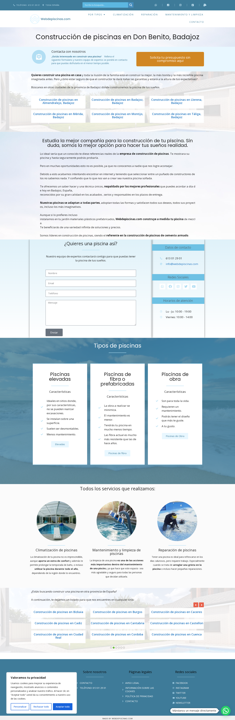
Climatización (123, 14)
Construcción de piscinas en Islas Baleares (58, 639)
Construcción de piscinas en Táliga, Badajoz (176, 115)
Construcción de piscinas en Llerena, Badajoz (176, 101)
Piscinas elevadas (60, 377)
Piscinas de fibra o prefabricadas (117, 379)
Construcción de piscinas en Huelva (117, 623)
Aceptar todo (63, 706)
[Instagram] (178, 286)
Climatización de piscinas (56, 549)
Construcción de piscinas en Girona (117, 612)
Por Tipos (95, 14)
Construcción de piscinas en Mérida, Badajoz (58, 115)
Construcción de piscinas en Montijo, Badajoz (117, 115)
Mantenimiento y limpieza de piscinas (116, 551)
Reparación (149, 14)
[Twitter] (186, 286)
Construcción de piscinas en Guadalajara (58, 625)
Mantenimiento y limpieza (184, 14)
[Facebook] (170, 286)
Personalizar (20, 706)
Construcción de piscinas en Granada (177, 612)
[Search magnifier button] (130, 5)
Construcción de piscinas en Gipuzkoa (58, 612)
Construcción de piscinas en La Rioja (176, 637)
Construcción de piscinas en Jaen (118, 637)
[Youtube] (194, 286)
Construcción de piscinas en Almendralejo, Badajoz (58, 101)
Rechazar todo (41, 706)
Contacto (196, 21)
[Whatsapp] (162, 286)
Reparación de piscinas (177, 549)
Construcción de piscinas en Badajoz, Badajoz (117, 101)
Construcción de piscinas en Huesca (177, 623)
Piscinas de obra (175, 377)
